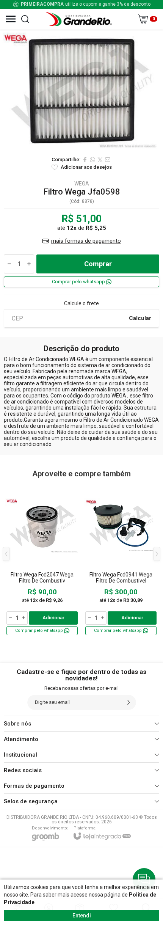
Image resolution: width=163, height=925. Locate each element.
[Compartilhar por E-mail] (107, 159)
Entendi (81, 915)
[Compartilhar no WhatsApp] (92, 159)
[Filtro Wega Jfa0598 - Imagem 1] (81, 91)
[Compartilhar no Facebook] (85, 159)
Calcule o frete (81, 303)
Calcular (140, 318)
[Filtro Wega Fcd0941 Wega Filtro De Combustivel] (121, 560)
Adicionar (53, 617)
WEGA (81, 183)
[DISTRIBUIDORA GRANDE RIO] (80, 19)
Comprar (98, 264)
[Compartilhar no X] (100, 159)
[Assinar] (128, 702)
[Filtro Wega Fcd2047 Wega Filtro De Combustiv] (42, 560)
